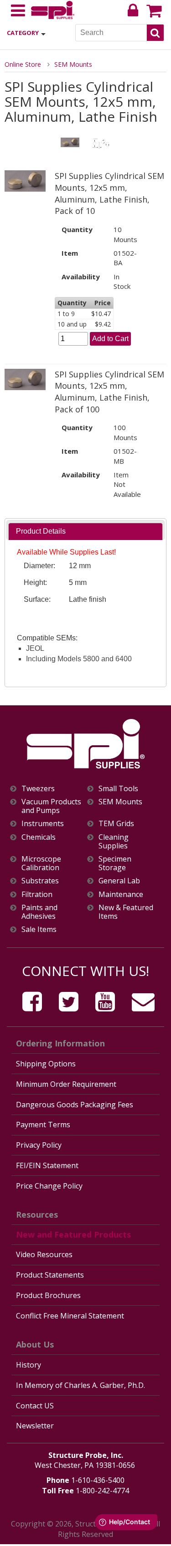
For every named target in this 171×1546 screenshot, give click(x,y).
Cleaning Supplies (113, 841)
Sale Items (39, 929)
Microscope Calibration (41, 863)
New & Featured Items (125, 912)
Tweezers (38, 788)
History (28, 1365)
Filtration (36, 894)
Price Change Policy (49, 1186)
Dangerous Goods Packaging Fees (74, 1105)
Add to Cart (110, 338)
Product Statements (50, 1275)
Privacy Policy (39, 1145)
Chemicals (38, 837)
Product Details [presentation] (41, 531)
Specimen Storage (114, 863)
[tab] (85, 531)
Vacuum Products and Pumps (51, 806)
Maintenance (120, 894)
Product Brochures (48, 1295)
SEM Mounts (73, 64)
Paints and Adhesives (39, 912)
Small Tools (118, 788)
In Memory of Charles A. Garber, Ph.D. (80, 1385)
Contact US (35, 1406)
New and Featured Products (73, 1234)
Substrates (40, 881)
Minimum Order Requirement (66, 1084)
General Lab (119, 881)
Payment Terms (43, 1125)
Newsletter (35, 1426)
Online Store (23, 64)
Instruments (42, 823)
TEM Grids (116, 823)
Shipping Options (46, 1064)
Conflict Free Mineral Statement (70, 1316)
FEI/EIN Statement (47, 1165)
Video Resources (44, 1254)
